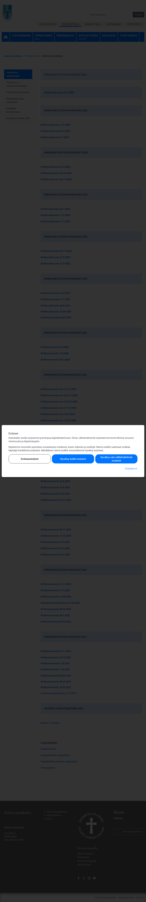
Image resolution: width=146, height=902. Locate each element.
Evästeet (131, 468)
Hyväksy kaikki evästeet (73, 458)
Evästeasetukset (29, 458)
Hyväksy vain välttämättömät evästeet (116, 459)
